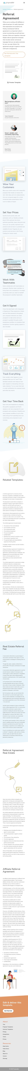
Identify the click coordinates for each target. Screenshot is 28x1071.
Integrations (6, 1034)
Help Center (6, 1046)
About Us (5, 1053)
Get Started (8, 1011)
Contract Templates (7, 9)
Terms (4, 1036)
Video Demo (6, 1048)
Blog (4, 1051)
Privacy (4, 1039)
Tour (4, 1024)
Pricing (4, 1032)
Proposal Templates (8, 1027)
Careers (5, 1056)
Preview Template (15, 82)
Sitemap (5, 1058)
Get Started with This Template (11, 55)
